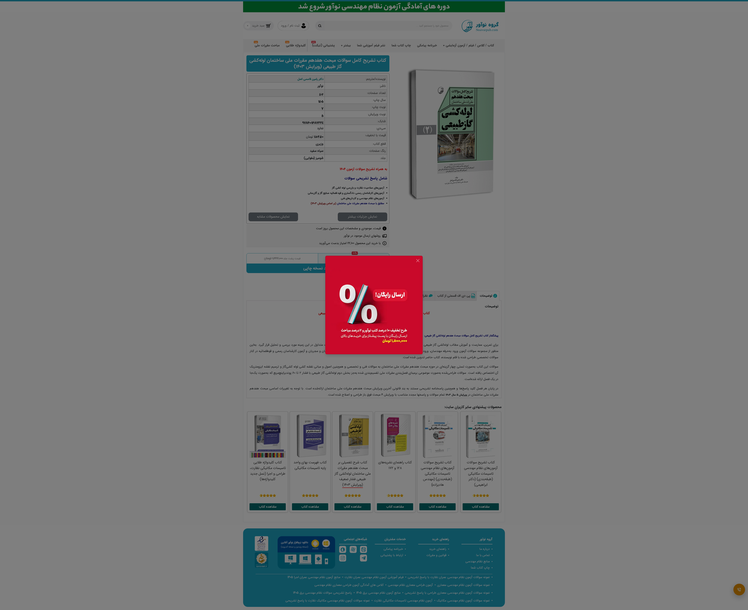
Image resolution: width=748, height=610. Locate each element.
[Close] (418, 260)
